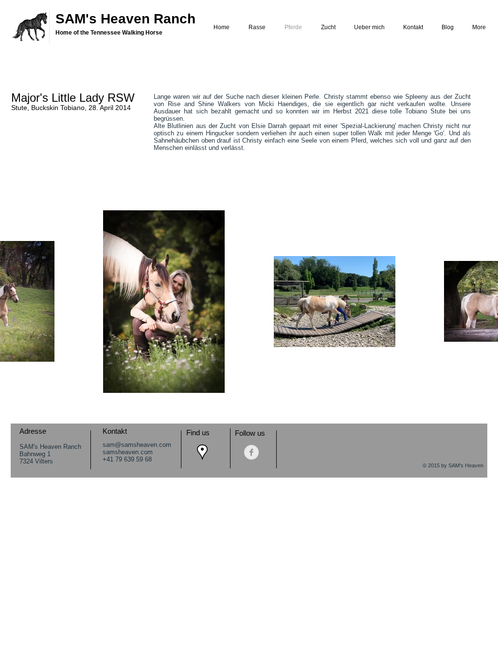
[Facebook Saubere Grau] (251, 452)
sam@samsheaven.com (137, 444)
